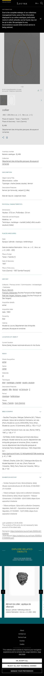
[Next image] (40, 100)
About (22, 630)
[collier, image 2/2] (11, 100)
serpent (5, 389)
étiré (3, 383)
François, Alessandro (9, 293)
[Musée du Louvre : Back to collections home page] (22, 3)
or (3, 376)
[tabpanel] (22, 592)
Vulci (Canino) (20, 403)
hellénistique (15, 396)
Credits (22, 644)
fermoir (15, 389)
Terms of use (22, 637)
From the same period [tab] (22, 558)
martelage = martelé (14, 383)
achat (4, 362)
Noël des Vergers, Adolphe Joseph (14, 296)
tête (10, 389)
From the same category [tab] (22, 560)
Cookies (22, 641)
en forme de (23, 389)
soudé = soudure (28, 383)
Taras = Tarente (8, 403)
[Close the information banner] (40, 19)
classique (5, 396)
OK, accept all (22, 661)
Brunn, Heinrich (7, 290)
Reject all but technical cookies (22, 666)
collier (4, 369)
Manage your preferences (22, 671)
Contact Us (22, 634)
